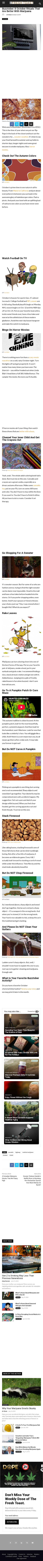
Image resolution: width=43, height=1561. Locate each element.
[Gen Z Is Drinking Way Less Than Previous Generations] (21, 1259)
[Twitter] (17, 124)
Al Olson (9, 14)
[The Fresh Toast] (21, 3)
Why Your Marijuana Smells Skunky (19, 1408)
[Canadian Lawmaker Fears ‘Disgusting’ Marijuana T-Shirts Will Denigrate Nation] (8, 1439)
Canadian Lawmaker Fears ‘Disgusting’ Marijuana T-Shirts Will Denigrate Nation (27, 1438)
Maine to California (21, 190)
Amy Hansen (6, 1281)
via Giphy (6, 182)
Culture (18, 1297)
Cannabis (5, 19)
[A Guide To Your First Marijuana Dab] (8, 1428)
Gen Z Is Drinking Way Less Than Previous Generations (18, 1277)
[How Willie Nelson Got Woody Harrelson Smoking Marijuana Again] (8, 1450)
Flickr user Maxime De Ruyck (15, 470)
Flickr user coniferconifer (14, 842)
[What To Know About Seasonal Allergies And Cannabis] (8, 1307)
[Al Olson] (3, 15)
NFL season (32, 301)
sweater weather (21, 137)
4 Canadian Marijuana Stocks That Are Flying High (10, 1178)
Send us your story (28, 989)
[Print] (31, 124)
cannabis (10, 1152)
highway (17, 1152)
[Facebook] (12, 124)
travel (11, 1155)
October (5, 1155)
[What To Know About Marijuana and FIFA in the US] (8, 1296)
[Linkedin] (21, 124)
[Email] (26, 124)
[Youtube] (33, 1543)
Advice (18, 1427)
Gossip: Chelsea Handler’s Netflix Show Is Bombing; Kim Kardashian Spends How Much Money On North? (32, 1180)
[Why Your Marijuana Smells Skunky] (21, 1392)
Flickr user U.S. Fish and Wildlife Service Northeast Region (23, 957)
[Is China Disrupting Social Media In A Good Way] (8, 1317)
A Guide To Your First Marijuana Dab (27, 1425)
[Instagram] (16, 1543)
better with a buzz (26, 431)
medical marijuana (27, 1152)
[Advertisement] (21, 75)
